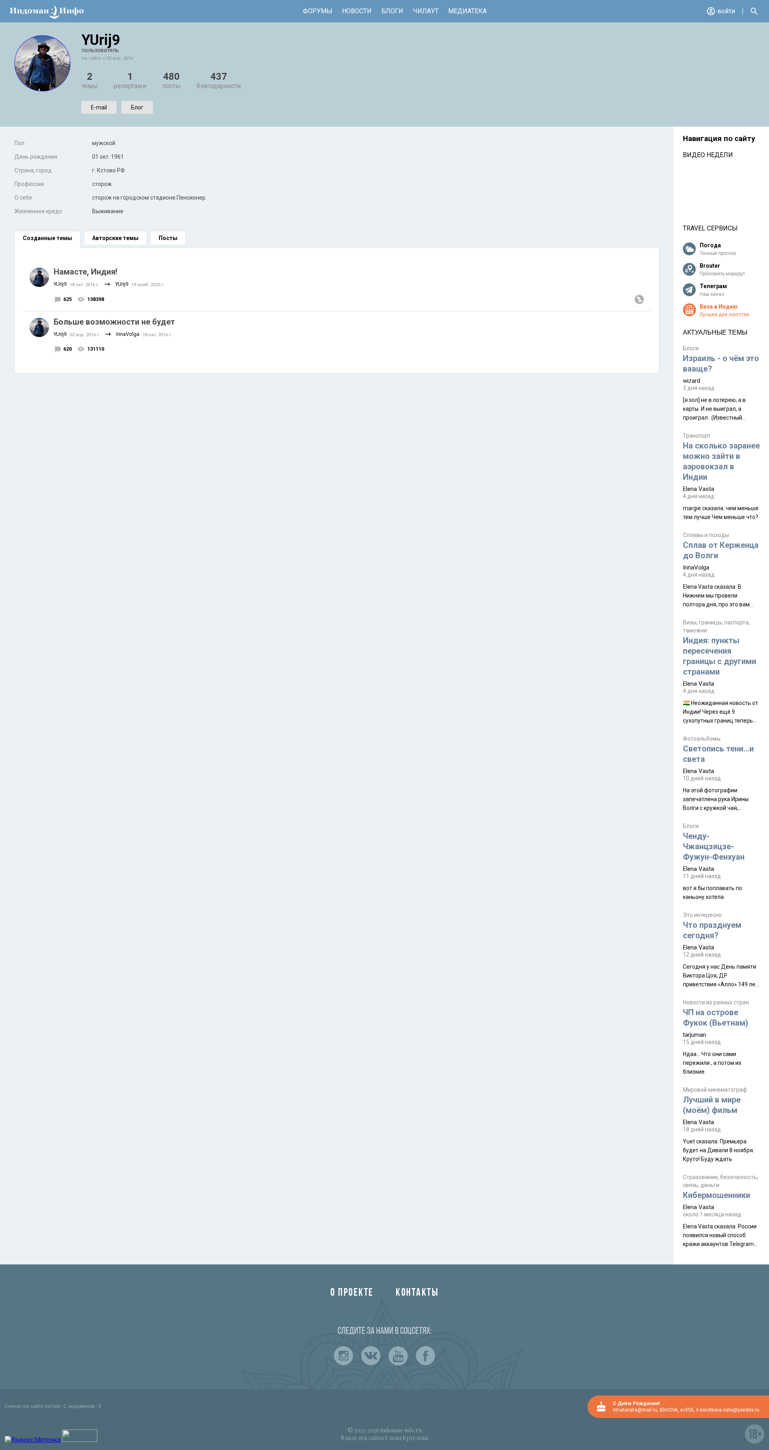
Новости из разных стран (716, 1002)
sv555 (687, 1410)
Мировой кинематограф (715, 1089)
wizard (691, 380)
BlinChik (669, 1410)
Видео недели (708, 155)
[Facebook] (425, 1355)
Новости (357, 11)
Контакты (417, 1293)
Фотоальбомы (702, 738)
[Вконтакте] (370, 1355)
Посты (168, 238)
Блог (137, 107)
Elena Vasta (698, 489)
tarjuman (694, 1034)
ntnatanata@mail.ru (635, 1410)
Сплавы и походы (706, 535)
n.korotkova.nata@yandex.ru (727, 1410)
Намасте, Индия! (85, 272)
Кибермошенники (716, 1195)
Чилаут (426, 11)
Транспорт (697, 435)
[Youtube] (398, 1355)
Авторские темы (115, 238)
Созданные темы (47, 238)
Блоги (392, 11)
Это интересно (702, 915)
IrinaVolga (127, 334)
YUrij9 (60, 284)
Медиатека (467, 11)
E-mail (99, 107)
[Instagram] (343, 1355)
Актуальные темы (715, 332)
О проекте (352, 1293)
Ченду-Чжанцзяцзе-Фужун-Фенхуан (714, 846)
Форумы (317, 11)
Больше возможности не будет (114, 322)
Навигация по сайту (719, 138)
